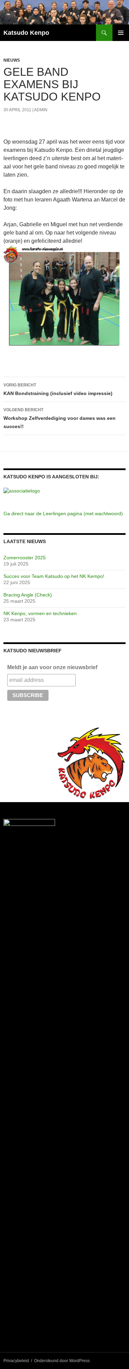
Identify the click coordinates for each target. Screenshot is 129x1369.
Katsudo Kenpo (26, 32)
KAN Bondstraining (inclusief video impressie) (57, 389)
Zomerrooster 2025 (24, 557)
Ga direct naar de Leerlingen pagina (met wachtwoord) (63, 513)
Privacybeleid (16, 1360)
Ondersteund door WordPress (62, 1360)
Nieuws (11, 60)
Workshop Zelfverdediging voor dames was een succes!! (59, 418)
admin (40, 109)
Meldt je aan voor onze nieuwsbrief (52, 667)
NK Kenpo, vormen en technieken (40, 613)
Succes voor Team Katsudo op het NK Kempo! (53, 576)
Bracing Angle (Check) (27, 595)
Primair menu (120, 32)
